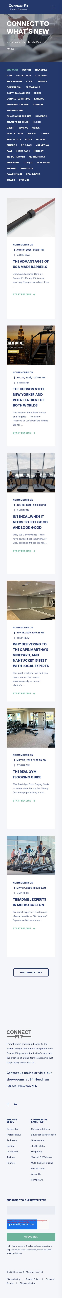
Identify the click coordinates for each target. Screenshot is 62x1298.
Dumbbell (41, 116)
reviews (23, 127)
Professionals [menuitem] (14, 1134)
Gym (9, 75)
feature (12, 168)
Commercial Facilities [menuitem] (39, 1121)
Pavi (9, 151)
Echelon (38, 104)
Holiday (39, 151)
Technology (14, 81)
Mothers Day (37, 156)
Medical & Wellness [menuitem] (41, 1157)
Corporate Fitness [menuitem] (40, 1129)
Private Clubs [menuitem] (38, 1168)
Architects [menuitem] (12, 1140)
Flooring (41, 75)
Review (31, 133)
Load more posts (31, 972)
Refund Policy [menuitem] (33, 1279)
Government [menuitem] (37, 1140)
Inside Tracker (16, 156)
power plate (14, 174)
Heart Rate (23, 151)
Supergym (13, 162)
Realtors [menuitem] (11, 1162)
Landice (39, 98)
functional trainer (19, 116)
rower (11, 180)
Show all (12, 69)
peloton (26, 145)
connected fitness (18, 98)
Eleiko (37, 122)
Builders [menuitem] (11, 1146)
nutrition (27, 168)
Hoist (28, 139)
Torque (28, 162)
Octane (40, 139)
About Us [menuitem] (36, 1174)
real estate (14, 139)
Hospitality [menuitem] (36, 1151)
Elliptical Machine (18, 93)
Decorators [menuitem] (12, 1151)
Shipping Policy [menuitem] (27, 1283)
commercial (14, 87)
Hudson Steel (15, 110)
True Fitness (23, 75)
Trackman (43, 162)
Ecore (37, 93)
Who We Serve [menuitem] (12, 1121)
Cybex (36, 127)
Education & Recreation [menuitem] (43, 1134)
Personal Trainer (18, 104)
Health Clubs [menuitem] (38, 1146)
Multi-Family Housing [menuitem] (42, 1162)
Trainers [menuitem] (11, 1157)
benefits (12, 145)
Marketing (42, 145)
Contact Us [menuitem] (37, 1179)
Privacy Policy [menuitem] (13, 1279)
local (30, 81)
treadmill (41, 69)
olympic (45, 133)
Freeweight (33, 87)
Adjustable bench (18, 122)
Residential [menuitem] (12, 1129)
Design (26, 69)
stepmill (24, 180)
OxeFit (11, 127)
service (42, 81)
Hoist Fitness (15, 133)
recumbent (33, 174)
